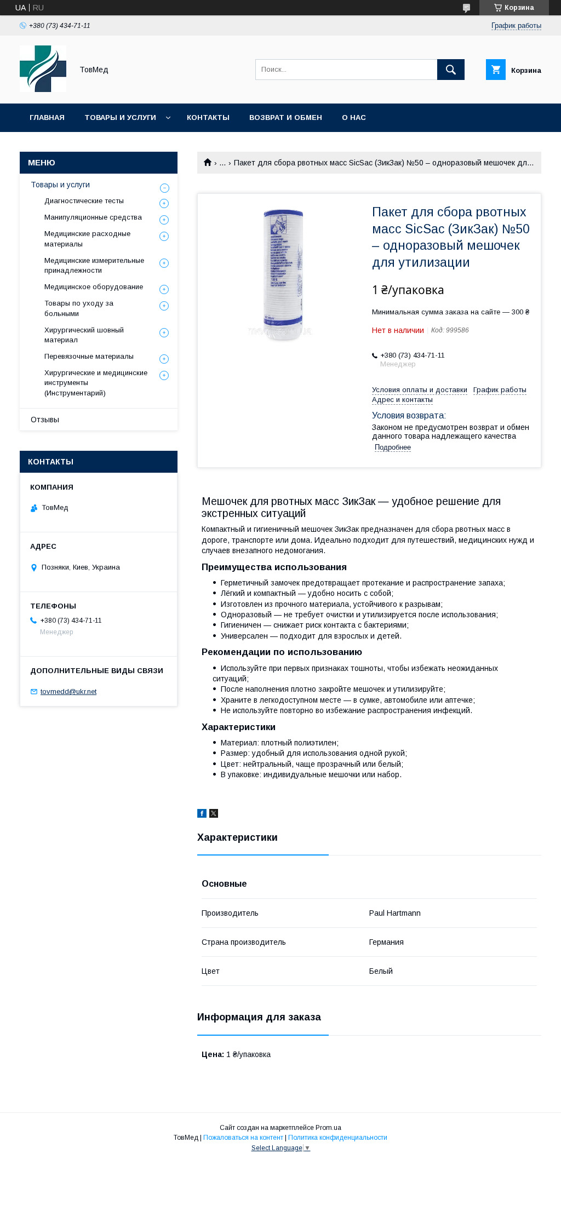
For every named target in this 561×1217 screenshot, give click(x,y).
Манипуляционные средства (93, 217)
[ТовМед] (43, 89)
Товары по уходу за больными (78, 308)
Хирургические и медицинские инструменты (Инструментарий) (95, 383)
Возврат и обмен (285, 117)
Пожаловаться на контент (243, 1137)
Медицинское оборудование (93, 287)
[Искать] (451, 69)
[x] (213, 815)
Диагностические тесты (84, 201)
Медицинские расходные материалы (87, 238)
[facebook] (202, 815)
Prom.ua (328, 1128)
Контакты (208, 117)
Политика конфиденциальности (337, 1137)
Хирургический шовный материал (84, 335)
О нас (354, 117)
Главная (47, 117)
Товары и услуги (120, 117)
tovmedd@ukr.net (68, 691)
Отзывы (45, 419)
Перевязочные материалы (89, 356)
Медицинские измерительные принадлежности (94, 265)
